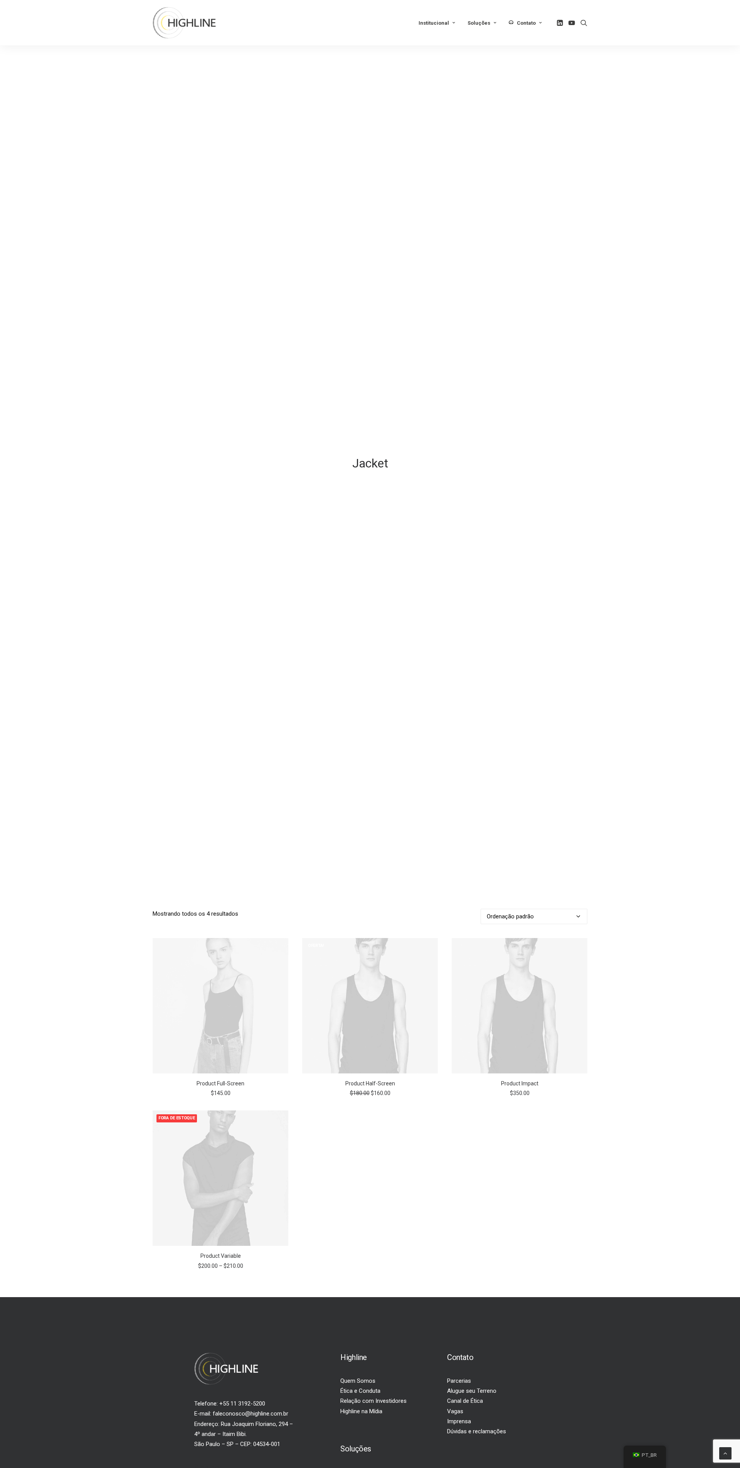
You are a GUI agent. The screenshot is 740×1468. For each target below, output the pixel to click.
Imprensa (459, 1421)
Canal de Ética (465, 1400)
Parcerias (459, 1380)
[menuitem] (437, 23)
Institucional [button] (434, 23)
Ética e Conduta (360, 1390)
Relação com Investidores (373, 1400)
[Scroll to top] (725, 1452)
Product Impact (519, 1083)
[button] (560, 23)
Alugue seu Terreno (471, 1390)
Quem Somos (357, 1380)
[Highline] (184, 23)
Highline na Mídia (361, 1411)
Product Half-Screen (370, 1083)
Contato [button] (526, 23)
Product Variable (220, 1256)
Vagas (455, 1411)
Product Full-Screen (220, 1083)
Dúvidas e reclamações (476, 1431)
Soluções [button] (479, 23)
